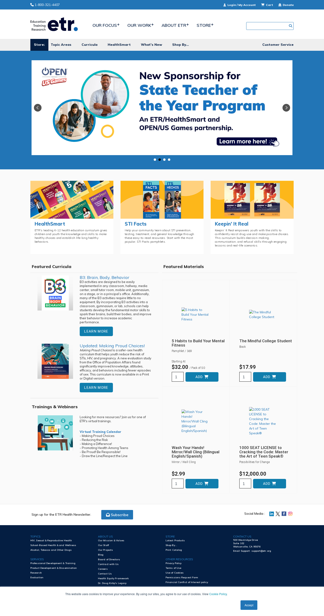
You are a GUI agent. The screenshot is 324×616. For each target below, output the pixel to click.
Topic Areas (61, 44)
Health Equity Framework (113, 578)
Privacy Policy (173, 563)
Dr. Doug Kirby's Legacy (112, 583)
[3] (164, 159)
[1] (155, 159)
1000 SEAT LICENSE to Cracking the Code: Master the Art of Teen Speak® (263, 451)
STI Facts (136, 224)
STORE (170, 536)
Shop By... (180, 44)
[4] (169, 159)
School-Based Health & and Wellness (53, 545)
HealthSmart (119, 44)
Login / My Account (241, 5)
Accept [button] (249, 605)
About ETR (174, 25)
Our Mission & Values (111, 540)
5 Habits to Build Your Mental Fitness (198, 343)
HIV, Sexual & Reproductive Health (51, 540)
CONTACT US (242, 536)
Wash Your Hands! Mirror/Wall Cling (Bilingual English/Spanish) (195, 451)
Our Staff (103, 545)
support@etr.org (261, 550)
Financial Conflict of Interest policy (187, 582)
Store (204, 25)
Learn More (96, 331)
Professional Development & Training (53, 563)
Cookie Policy (218, 594)
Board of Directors (109, 559)
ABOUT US (105, 536)
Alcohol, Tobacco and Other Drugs (51, 549)
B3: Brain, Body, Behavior (104, 277)
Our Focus (105, 25)
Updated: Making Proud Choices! (112, 345)
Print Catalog (174, 549)
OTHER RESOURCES (179, 559)
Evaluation (36, 577)
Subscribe (119, 514)
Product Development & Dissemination (53, 568)
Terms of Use (173, 568)
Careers (103, 568)
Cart (269, 5)
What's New (151, 44)
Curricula (89, 44)
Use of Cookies (175, 572)
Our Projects (105, 549)
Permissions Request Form (182, 577)
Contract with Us (108, 564)
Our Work (139, 25)
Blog (100, 554)
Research (36, 572)
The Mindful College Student (265, 341)
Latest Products (175, 540)
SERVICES (37, 559)
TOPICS (35, 536)
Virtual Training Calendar (100, 432)
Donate (288, 5)
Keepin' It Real (231, 224)
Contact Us (105, 573)
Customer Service (278, 44)
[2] (159, 159)
